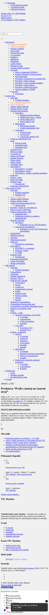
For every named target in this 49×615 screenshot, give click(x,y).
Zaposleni (9, 532)
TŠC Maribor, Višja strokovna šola (19, 474)
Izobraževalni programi (14, 534)
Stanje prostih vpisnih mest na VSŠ (19, 449)
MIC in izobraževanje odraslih (17, 550)
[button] (7, 587)
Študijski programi (13, 536)
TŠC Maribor (11, 490)
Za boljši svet (18, 401)
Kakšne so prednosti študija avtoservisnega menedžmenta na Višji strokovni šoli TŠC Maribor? (25, 446)
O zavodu (9, 528)
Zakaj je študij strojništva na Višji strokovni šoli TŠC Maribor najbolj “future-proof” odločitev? (25, 441)
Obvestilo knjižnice (13, 451)
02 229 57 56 (6, 16)
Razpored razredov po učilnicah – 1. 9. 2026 (22, 438)
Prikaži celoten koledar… (10, 494)
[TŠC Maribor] (13, 20)
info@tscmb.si (6, 18)
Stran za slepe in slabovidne (11, 585)
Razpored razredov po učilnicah (15, 483)
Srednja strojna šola (13, 545)
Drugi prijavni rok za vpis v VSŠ (15, 467)
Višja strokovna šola (13, 548)
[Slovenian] (10, 3)
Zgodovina (10, 530)
